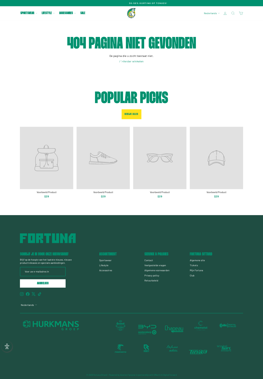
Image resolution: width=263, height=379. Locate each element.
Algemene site (197, 260)
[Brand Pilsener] (120, 329)
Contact (148, 260)
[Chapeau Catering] (174, 329)
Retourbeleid (151, 280)
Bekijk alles (131, 114)
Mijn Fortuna (196, 270)
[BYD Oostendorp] (147, 329)
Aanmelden (43, 283)
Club (192, 275)
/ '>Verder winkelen (131, 61)
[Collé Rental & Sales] (227, 329)
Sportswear (27, 13)
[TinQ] (198, 352)
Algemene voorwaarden (156, 270)
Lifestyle (47, 13)
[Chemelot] (200, 329)
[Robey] (146, 352)
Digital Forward (170, 375)
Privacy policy (151, 275)
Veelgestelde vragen (155, 265)
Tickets (194, 265)
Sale (82, 13)
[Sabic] (172, 352)
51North (157, 375)
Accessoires (66, 13)
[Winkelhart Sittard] (224, 352)
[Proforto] (120, 352)
